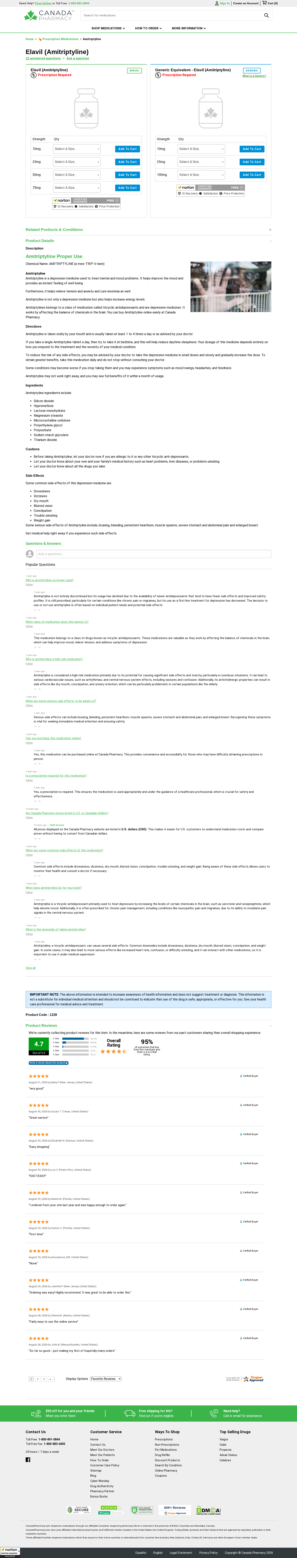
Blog (93, 1475)
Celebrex (225, 1460)
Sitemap (95, 1470)
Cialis (223, 1444)
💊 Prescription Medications (58, 39)
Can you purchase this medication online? (53, 738)
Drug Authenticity (101, 1486)
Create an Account (246, 3)
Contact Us (97, 1444)
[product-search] (266, 15)
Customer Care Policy (104, 1465)
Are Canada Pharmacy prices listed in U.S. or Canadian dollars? (67, 813)
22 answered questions (43, 58)
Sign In (225, 3)
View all (31, 968)
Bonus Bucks (99, 1496)
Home (30, 39)
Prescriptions (164, 1439)
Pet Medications (166, 1450)
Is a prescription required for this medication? (56, 775)
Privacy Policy (208, 1553)
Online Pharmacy (166, 1470)
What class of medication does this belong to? (57, 622)
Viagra (224, 1439)
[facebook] (28, 1458)
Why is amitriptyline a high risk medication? (54, 659)
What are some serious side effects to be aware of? (61, 701)
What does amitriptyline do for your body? (54, 888)
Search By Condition (168, 1465)
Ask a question (77, 58)
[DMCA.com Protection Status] (209, 1510)
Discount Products (167, 1460)
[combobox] (77, 149)
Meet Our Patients (102, 1455)
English (158, 1553)
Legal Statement (181, 1553)
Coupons (161, 1475)
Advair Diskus (228, 1455)
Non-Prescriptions (167, 1444)
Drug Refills (162, 1455)
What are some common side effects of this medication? (64, 850)
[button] (10, 1552)
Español (141, 1553)
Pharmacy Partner (102, 1491)
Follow (29, 584)
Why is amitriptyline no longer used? (50, 580)
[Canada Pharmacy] (49, 15)
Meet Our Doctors (102, 1450)
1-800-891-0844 (49, 1439)
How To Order (99, 1460)
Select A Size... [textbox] (65, 149)
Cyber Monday (99, 1481)
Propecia (225, 1450)
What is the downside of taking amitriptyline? (56, 929)
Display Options (77, 1379)
